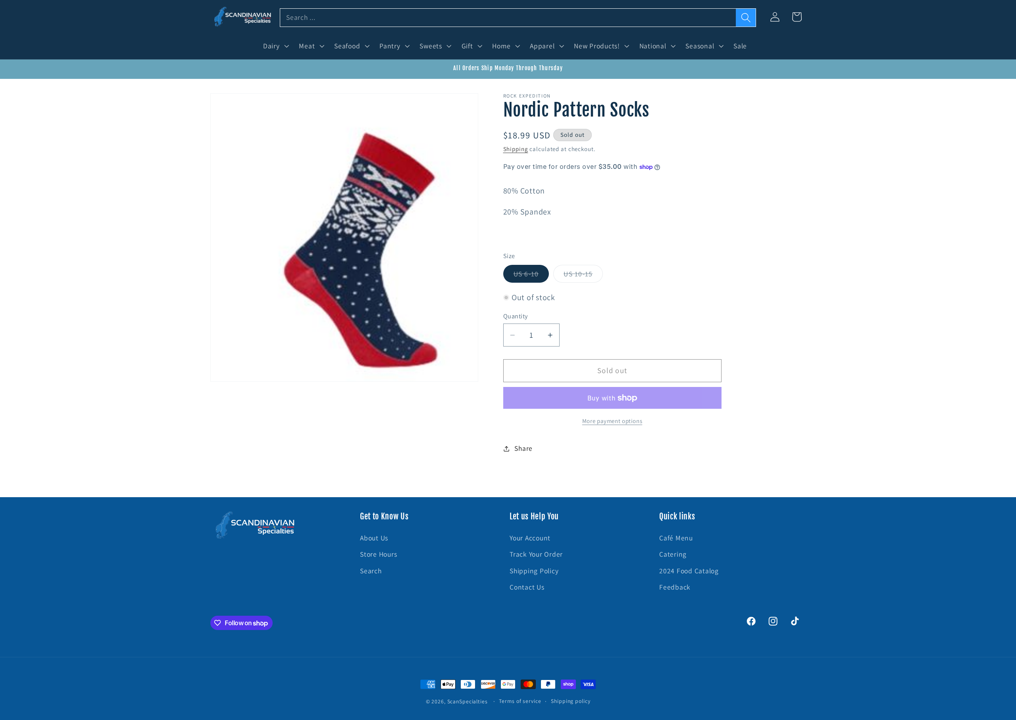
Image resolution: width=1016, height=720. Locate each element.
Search (371, 570)
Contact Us (527, 587)
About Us (374, 537)
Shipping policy (570, 701)
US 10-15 (583, 276)
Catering (673, 554)
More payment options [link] (612, 421)
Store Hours (378, 554)
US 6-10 (531, 276)
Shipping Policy (534, 570)
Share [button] (523, 448)
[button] (275, 46)
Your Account (530, 537)
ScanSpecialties (467, 701)
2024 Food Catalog (689, 570)
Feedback (675, 587)
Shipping (515, 149)
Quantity (515, 316)
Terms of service (520, 701)
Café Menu (676, 537)
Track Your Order (536, 554)
